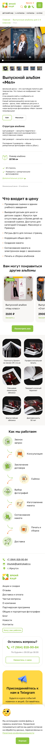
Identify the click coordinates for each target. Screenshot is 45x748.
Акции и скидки (11, 586)
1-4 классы (19, 13)
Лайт (7, 118)
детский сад (7, 13)
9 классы (30, 13)
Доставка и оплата (12, 594)
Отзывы (6, 590)
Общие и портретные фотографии (21, 611)
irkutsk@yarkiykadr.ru (18, 563)
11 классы (40, 13)
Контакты (7, 624)
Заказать (9, 318)
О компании (9, 603)
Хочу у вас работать (12, 630)
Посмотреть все (22, 328)
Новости (7, 620)
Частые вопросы (11, 598)
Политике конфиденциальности (18, 733)
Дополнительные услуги (13, 178)
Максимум (19, 118)
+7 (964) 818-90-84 (17, 559)
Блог (5, 615)
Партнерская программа (16, 607)
